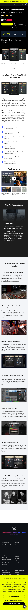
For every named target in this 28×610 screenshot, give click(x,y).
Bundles (16, 548)
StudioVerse (17, 551)
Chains (24, 63)
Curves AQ (4, 546)
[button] (25, 606)
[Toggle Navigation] (2, 4)
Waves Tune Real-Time (7, 544)
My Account (4, 570)
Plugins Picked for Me (6, 574)
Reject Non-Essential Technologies (14, 600)
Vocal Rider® (5, 553)
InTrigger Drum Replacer (7, 555)
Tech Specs (17, 63)
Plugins (16, 546)
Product (3, 63)
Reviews (14, 68)
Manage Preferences (14, 596)
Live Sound (17, 558)
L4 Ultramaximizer (6, 548)
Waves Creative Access (20, 544)
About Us (17, 574)
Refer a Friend (18, 562)
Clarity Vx (4, 551)
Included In (10, 63)
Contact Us (17, 572)
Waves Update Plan (6, 572)
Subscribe (20, 24)
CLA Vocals (4, 557)
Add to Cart (7, 24)
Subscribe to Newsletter (20, 570)
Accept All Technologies (14, 603)
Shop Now (22, 1)
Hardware (17, 560)
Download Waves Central (20, 553)
